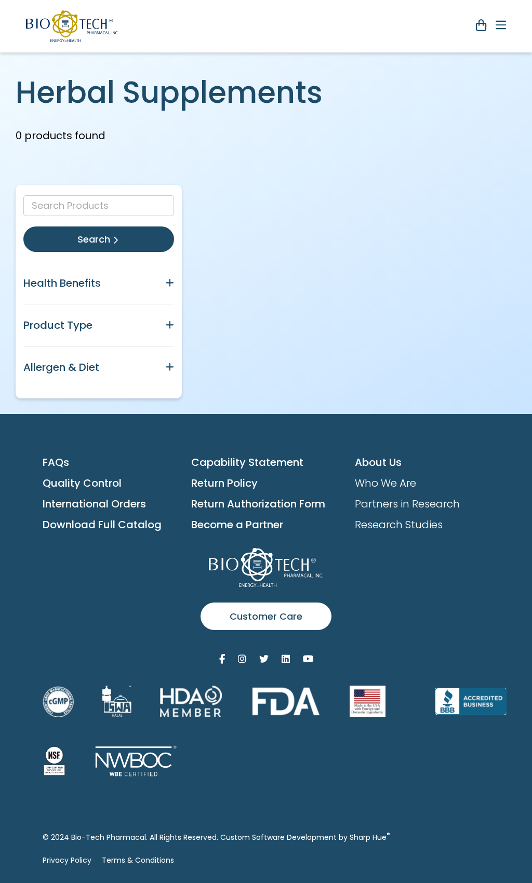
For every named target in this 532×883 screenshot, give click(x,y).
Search (95, 239)
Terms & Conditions (138, 860)
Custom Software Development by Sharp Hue (305, 837)
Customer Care (266, 616)
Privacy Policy (67, 860)
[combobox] (98, 205)
